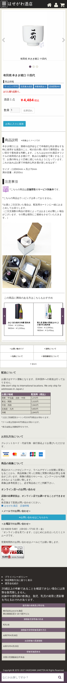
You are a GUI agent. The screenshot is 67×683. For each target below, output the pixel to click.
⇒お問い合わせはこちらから (33, 517)
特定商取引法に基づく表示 (18, 580)
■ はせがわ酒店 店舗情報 (15, 505)
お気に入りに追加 (14, 123)
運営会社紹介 (12, 583)
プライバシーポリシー (16, 576)
